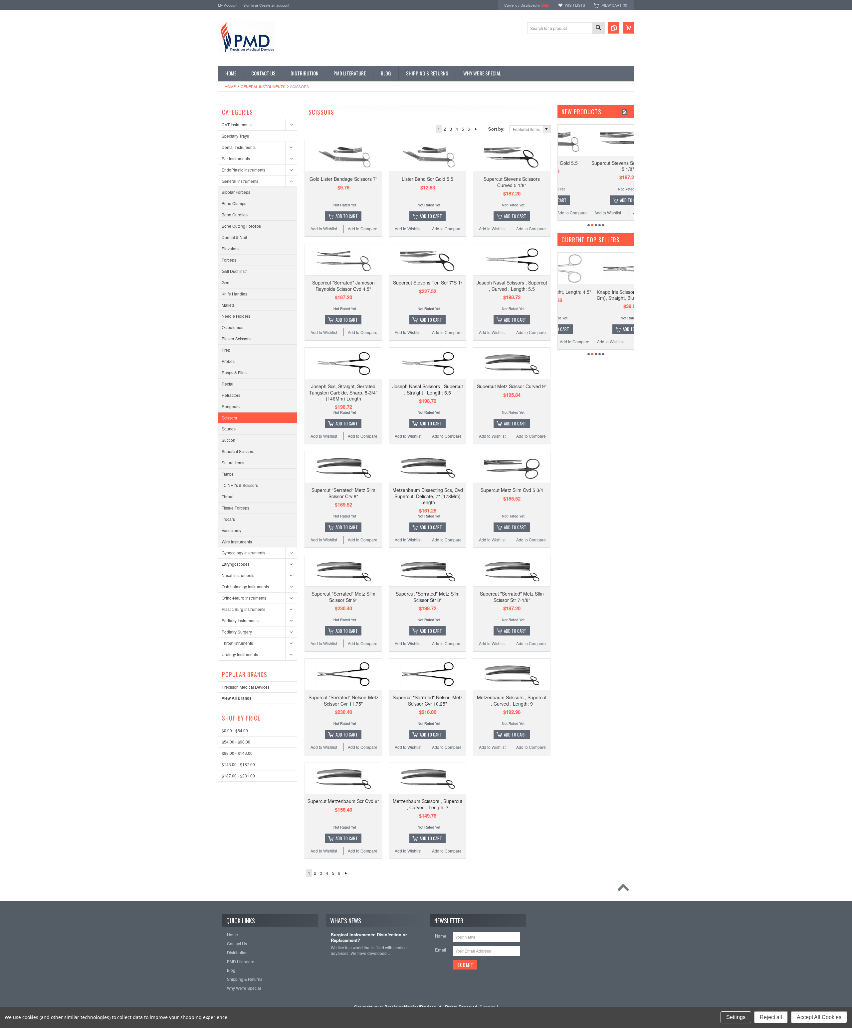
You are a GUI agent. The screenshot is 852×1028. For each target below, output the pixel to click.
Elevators (230, 248)
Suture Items (233, 462)
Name (440, 936)
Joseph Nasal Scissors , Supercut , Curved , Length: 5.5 (512, 285)
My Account (227, 5)
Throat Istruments (237, 643)
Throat (227, 496)
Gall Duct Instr (234, 271)
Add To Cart (346, 216)
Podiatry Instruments (240, 620)
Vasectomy (231, 530)
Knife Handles (234, 293)
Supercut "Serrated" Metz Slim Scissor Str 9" (343, 596)
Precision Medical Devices (246, 687)
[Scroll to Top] (625, 889)
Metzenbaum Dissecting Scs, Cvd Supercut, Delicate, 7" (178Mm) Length (427, 496)
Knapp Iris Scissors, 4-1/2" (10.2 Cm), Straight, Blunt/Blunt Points (597, 294)
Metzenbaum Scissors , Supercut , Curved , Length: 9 (511, 700)
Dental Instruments (239, 147)
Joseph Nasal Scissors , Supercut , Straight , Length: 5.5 (427, 389)
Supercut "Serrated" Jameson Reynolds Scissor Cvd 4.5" (343, 285)
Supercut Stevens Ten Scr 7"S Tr (427, 282)
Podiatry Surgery (237, 631)
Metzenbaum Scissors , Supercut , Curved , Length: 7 (427, 804)
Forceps (229, 260)
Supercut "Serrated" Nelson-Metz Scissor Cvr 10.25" (428, 700)
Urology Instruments (240, 654)
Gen (225, 282)
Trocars (228, 519)
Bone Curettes (235, 214)
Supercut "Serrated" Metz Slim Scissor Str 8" (428, 596)
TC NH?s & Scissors (240, 485)
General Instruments (263, 86)
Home (230, 86)
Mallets (228, 305)
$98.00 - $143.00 (237, 753)
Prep (226, 350)
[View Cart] (628, 28)
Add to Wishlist (324, 228)
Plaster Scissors (236, 338)
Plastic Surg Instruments (243, 609)
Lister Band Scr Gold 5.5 (427, 178)
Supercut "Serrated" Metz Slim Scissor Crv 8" (343, 493)
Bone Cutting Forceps (241, 226)
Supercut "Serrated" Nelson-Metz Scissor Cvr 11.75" (343, 700)
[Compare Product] (613, 28)
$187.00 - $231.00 (238, 775)
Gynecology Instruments (243, 552)
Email (440, 950)
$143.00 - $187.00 (238, 764)
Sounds (229, 428)
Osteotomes (232, 327)
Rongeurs (231, 406)
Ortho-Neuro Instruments (244, 598)
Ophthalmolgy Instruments (245, 586)
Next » (475, 129)
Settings (736, 1017)
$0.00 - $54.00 (235, 730)
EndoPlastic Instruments (243, 169)
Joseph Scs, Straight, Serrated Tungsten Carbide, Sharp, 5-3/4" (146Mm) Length (343, 392)
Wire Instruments (237, 541)
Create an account (274, 5)
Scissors (229, 417)
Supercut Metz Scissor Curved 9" (511, 386)
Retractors (231, 395)
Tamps (228, 474)
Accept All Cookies (819, 1017)
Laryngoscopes (236, 564)
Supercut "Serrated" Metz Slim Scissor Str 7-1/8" (512, 596)
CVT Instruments (237, 124)
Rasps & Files (234, 372)
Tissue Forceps (235, 508)
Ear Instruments (236, 158)
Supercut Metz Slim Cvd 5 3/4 (512, 490)
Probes (228, 361)
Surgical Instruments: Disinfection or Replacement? (369, 937)
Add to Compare (362, 228)
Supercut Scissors (238, 451)
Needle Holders (236, 316)
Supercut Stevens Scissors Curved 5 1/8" (512, 181)
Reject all (771, 1017)
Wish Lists (575, 5)
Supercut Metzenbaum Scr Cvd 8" (343, 801)
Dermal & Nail (234, 237)
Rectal (227, 384)
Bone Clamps (234, 203)
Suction (228, 440)
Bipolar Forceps (236, 192)
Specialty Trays (235, 136)
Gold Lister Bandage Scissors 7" (343, 178)
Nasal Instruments (238, 575)
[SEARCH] (598, 28)
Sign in (248, 5)
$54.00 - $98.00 (236, 741)
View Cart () (614, 5)
